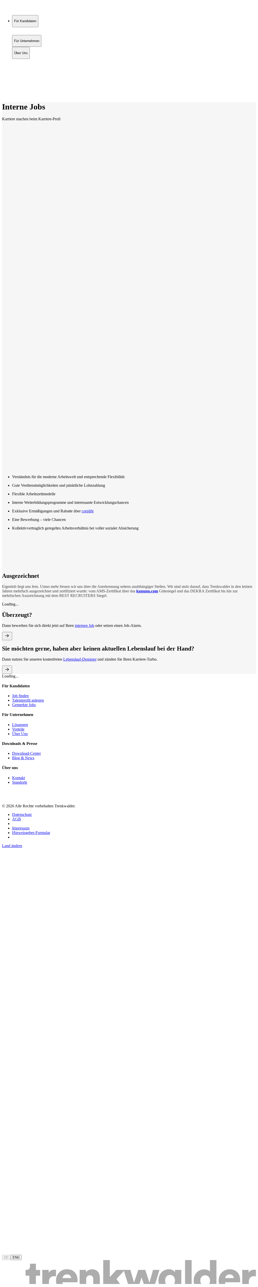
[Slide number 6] (11, 433)
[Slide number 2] (11, 413)
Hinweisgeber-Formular (31, 832)
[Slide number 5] (11, 428)
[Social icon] (7, 797)
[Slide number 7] (11, 438)
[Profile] (6, 89)
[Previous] (13, 402)
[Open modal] (7, 636)
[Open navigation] (4, 95)
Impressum (20, 828)
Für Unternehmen (26, 67)
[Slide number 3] (11, 418)
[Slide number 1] (11, 408)
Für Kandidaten (25, 61)
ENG (16, 1257)
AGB (16, 819)
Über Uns (21, 72)
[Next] (22, 402)
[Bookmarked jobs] (5, 83)
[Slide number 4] (11, 423)
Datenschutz (22, 814)
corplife (88, 511)
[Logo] (20, 9)
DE (6, 1257)
